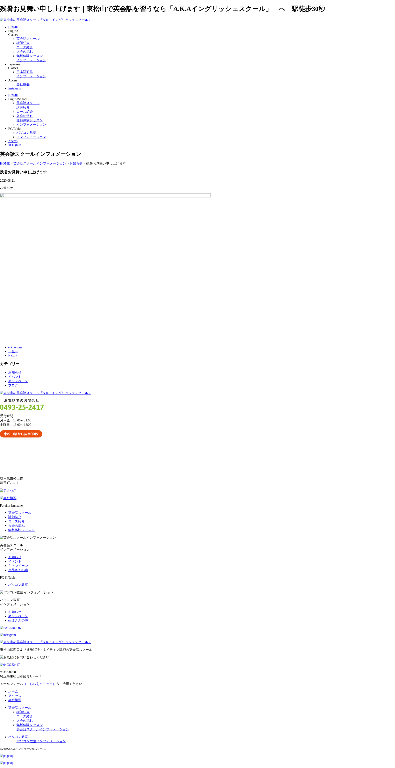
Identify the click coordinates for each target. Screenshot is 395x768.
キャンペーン (18, 381)
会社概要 (23, 84)
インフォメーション (31, 60)
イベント (14, 376)
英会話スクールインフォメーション (42, 729)
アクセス (14, 695)
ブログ (13, 385)
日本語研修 (24, 72)
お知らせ (14, 372)
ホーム (13, 691)
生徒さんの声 (18, 570)
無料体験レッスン (29, 56)
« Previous (15, 347)
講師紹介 (23, 43)
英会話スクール (28, 38)
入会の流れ (24, 51)
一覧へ (13, 351)
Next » (12, 355)
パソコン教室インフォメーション (41, 741)
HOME (13, 27)
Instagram (14, 88)
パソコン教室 (26, 132)
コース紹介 (24, 47)
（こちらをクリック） (39, 684)
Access (12, 141)
